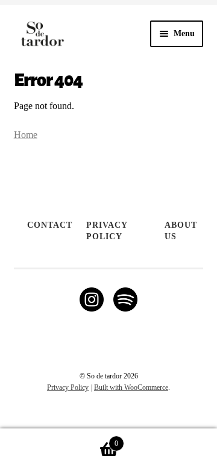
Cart (59, 439)
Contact (49, 225)
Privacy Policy (106, 231)
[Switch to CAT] (102, 418)
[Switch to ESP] (114, 418)
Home (25, 135)
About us (181, 231)
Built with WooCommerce (131, 387)
